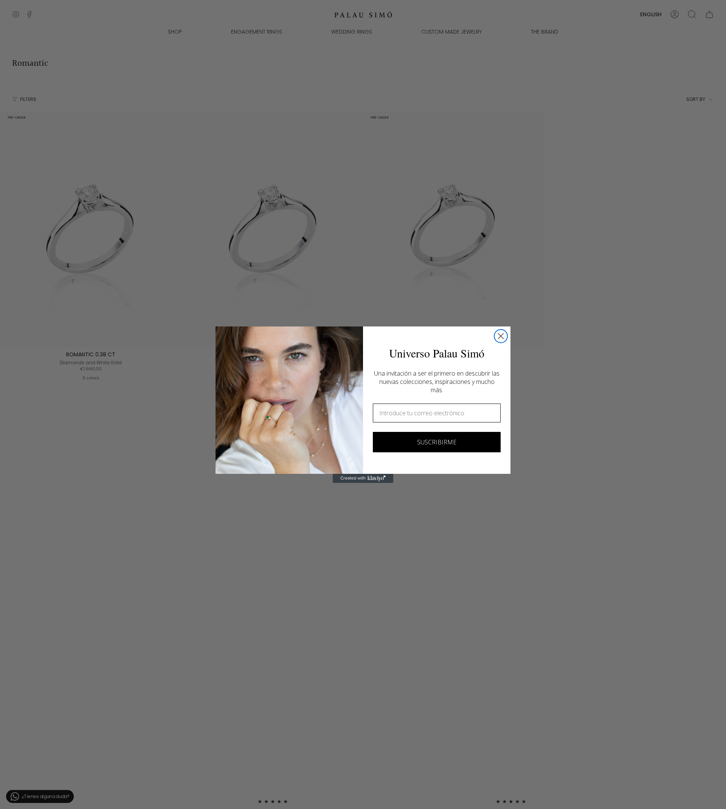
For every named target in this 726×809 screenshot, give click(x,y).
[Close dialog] (500, 336)
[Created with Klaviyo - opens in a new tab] (363, 478)
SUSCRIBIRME (436, 442)
